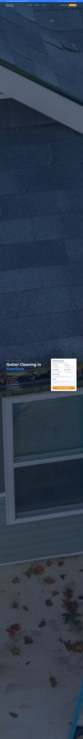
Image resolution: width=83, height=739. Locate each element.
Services (30, 5)
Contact (44, 5)
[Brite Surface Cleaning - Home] (10, 5)
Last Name (66, 365)
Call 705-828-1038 (14, 387)
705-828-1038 (60, 1)
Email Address (67, 369)
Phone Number (55, 369)
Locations (37, 5)
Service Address (56, 374)
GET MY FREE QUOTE (64, 388)
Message (54, 379)
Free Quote (72, 5)
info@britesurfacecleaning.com (70, 1)
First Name (55, 365)
